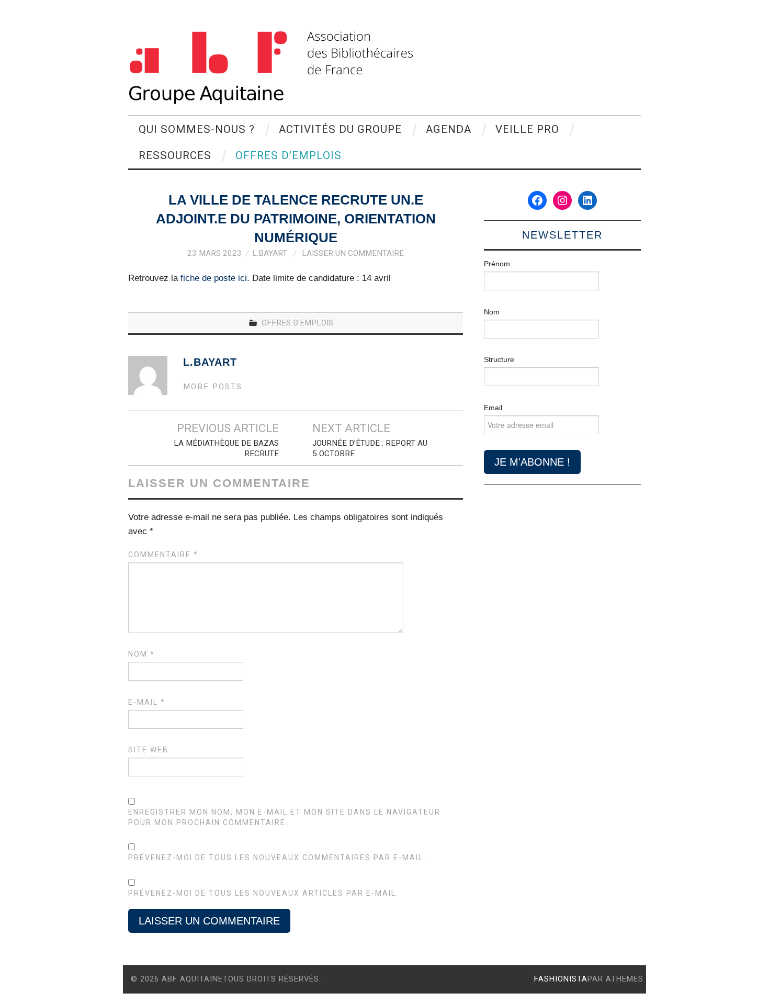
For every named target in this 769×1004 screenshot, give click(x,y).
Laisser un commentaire (353, 253)
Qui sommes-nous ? (197, 129)
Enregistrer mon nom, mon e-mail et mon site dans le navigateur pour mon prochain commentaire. (284, 817)
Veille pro (527, 129)
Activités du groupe (340, 129)
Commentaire (163, 554)
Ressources (175, 155)
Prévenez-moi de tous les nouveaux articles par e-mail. (263, 893)
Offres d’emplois (288, 155)
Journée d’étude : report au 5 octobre (369, 448)
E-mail (146, 702)
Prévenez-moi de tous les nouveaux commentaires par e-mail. (277, 857)
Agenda (448, 129)
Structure (499, 359)
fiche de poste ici (213, 278)
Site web (148, 750)
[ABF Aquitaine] (270, 68)
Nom (141, 654)
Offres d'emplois (297, 323)
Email (493, 407)
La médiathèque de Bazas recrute (226, 448)
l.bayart (269, 253)
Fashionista (560, 979)
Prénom (497, 264)
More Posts (212, 386)
